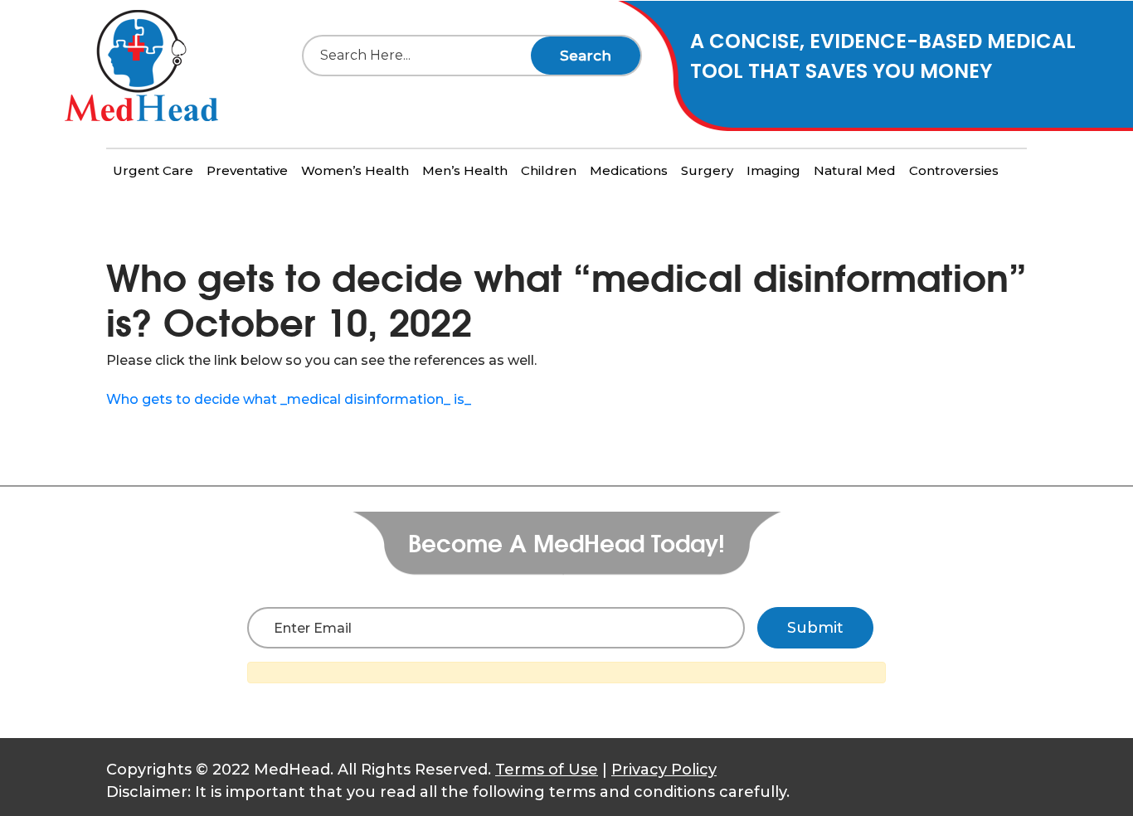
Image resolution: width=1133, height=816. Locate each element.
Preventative (247, 170)
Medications (629, 170)
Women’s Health (355, 170)
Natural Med (855, 170)
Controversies (954, 170)
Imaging (773, 170)
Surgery (707, 170)
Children (548, 170)
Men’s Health (465, 170)
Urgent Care (153, 170)
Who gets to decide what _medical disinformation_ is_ (288, 399)
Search (585, 55)
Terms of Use (546, 769)
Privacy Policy (664, 769)
